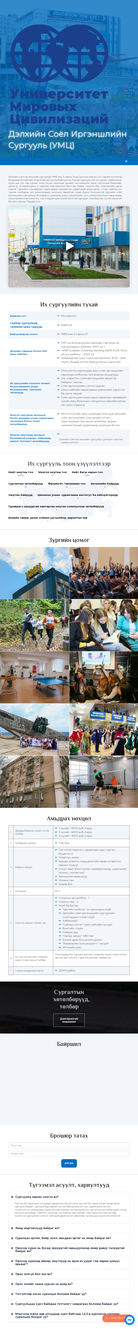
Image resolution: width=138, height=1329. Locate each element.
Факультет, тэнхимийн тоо (67, 483)
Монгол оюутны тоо (52, 472)
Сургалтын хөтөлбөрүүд (25, 483)
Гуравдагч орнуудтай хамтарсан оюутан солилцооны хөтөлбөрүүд (56, 506)
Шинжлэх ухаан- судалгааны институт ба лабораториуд (78, 495)
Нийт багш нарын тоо (87, 472)
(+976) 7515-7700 (119, 1318)
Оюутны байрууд (20, 495)
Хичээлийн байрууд (105, 483)
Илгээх (69, 1163)
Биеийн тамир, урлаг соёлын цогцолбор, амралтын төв (47, 517)
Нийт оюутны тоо (20, 472)
